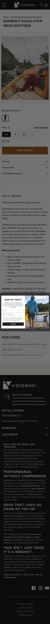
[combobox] (4, 314)
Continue (13, 324)
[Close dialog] (47, 297)
